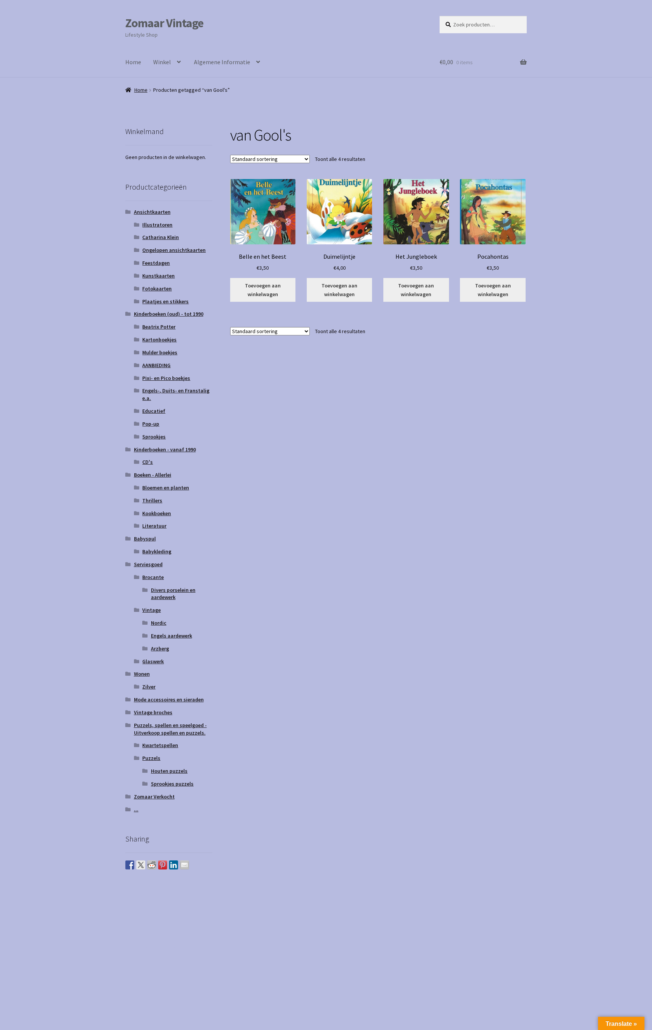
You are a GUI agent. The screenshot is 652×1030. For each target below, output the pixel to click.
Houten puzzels (169, 770)
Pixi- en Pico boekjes (166, 378)
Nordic (158, 622)
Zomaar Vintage (164, 23)
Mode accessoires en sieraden (169, 699)
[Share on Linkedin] (173, 864)
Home (133, 62)
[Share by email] (184, 864)
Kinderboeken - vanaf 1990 (165, 449)
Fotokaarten (157, 288)
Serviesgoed (148, 564)
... (136, 809)
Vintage (151, 610)
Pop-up (150, 423)
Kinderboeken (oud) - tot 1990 (168, 313)
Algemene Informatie (222, 62)
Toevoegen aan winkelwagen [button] (263, 290)
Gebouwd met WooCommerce (203, 947)
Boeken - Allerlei (152, 474)
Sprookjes (154, 436)
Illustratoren (157, 224)
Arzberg (160, 648)
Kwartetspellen (160, 745)
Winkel (162, 62)
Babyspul (145, 538)
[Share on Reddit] (151, 864)
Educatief (153, 411)
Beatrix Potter (158, 326)
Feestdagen (156, 262)
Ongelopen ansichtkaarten (174, 250)
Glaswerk (153, 661)
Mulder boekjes (159, 352)
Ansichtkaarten (152, 211)
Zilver (148, 686)
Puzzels (151, 758)
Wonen (142, 673)
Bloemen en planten (165, 487)
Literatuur (154, 525)
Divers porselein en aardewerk (173, 594)
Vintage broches (153, 712)
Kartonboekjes (159, 339)
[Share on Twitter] (140, 864)
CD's (147, 462)
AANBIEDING (156, 365)
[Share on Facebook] (129, 864)
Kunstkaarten (158, 275)
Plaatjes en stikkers (165, 301)
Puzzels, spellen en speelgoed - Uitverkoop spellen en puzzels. (170, 729)
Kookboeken (156, 513)
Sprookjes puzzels (172, 783)
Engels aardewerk (171, 635)
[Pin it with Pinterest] (162, 864)
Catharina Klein (160, 237)
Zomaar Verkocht (154, 796)
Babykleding (156, 551)
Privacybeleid (142, 947)
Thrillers (152, 500)
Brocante (153, 577)
